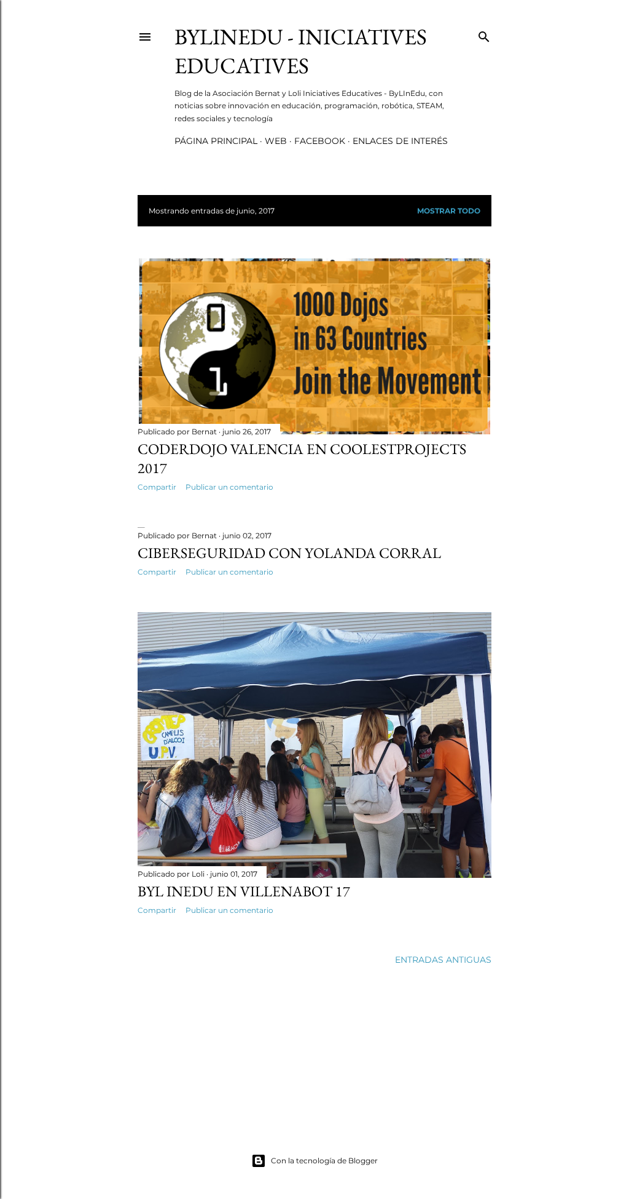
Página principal (215, 140)
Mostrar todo (448, 210)
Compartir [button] (157, 487)
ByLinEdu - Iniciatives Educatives (300, 51)
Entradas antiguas (443, 959)
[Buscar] (484, 34)
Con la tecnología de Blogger (324, 1160)
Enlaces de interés (400, 140)
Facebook (319, 140)
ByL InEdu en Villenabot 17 (244, 891)
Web (276, 140)
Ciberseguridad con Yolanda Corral (289, 552)
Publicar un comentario (229, 487)
